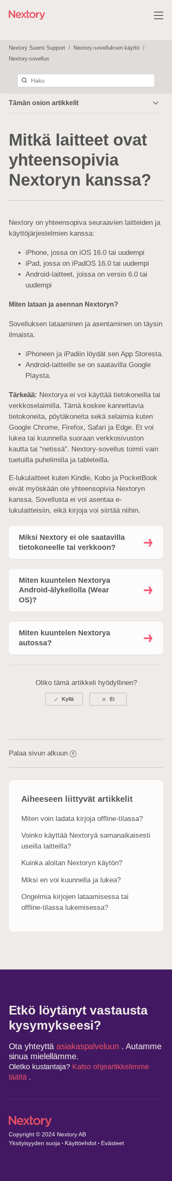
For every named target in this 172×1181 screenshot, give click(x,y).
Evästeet (112, 1143)
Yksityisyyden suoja (34, 1143)
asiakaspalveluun (88, 1046)
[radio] (64, 699)
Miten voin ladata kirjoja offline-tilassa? (82, 819)
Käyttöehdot (80, 1143)
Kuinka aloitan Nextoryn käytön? (71, 863)
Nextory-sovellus (29, 58)
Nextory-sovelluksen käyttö (106, 48)
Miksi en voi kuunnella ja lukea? (71, 880)
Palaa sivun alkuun (38, 753)
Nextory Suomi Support (37, 48)
